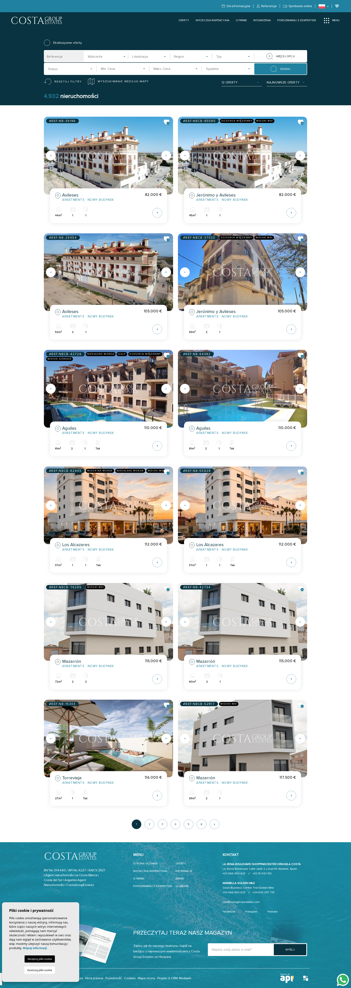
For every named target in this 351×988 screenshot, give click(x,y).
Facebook (229, 911)
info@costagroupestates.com (241, 902)
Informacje (184, 871)
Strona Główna (145, 863)
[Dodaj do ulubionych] (167, 122)
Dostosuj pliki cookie (39, 970)
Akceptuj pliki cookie (39, 959)
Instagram (251, 911)
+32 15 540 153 (262, 873)
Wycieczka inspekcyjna (212, 20)
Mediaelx (185, 978)
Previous (48, 155)
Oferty (184, 20)
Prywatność (113, 978)
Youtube (272, 911)
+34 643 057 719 (263, 892)
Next (169, 155)
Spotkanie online (300, 6)
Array (180, 878)
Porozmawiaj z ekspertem (296, 20)
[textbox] (108, 56)
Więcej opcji (285, 56)
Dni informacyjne (238, 6)
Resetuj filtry (68, 81)
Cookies (130, 978)
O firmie (241, 20)
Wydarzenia (262, 20)
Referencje (268, 6)
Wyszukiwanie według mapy (123, 81)
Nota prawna (94, 978)
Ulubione (182, 886)
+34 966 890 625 (234, 873)
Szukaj (285, 69)
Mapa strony (146, 978)
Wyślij (290, 949)
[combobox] (107, 56)
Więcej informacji (35, 948)
